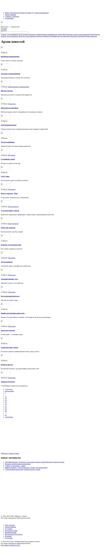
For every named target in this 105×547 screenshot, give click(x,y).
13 (6, 398)
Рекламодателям (10, 532)
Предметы (73, 36)
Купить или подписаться (9, 36)
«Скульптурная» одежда (10, 210)
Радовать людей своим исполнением (18, 464)
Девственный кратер (8, 125)
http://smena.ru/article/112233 (10, 545)
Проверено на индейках (9, 108)
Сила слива (5, 176)
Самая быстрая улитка (9, 347)
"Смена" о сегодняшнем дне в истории (14, 34)
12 (6, 397)
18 (6, 408)
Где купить (9, 538)
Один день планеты (8, 228)
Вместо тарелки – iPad (9, 193)
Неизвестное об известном (60, 36)
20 (6, 411)
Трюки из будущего (8, 382)
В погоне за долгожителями (11, 245)
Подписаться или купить (13, 534)
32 (6, 415)
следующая (9, 417)
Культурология (94, 34)
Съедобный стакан (8, 159)
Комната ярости (7, 365)
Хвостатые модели (8, 330)
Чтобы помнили (91, 36)
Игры (65, 34)
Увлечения (81, 36)
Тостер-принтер (7, 262)
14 (6, 400)
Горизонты (32, 34)
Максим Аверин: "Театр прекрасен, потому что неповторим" (26, 467)
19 (6, 410)
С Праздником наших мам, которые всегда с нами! (22, 469)
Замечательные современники (47, 34)
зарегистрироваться (42, 13)
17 (6, 406)
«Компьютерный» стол (9, 279)
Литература (47, 36)
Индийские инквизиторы (10, 56)
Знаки (60, 34)
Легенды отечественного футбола (30, 36)
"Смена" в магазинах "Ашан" (15, 466)
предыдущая (9, 391)
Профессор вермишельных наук (13, 313)
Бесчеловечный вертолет (10, 296)
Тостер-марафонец (8, 142)
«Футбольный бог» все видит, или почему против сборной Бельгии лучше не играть (34, 462)
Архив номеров (10, 15)
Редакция (8, 536)
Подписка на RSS (11, 530)
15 (6, 402)
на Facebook (9, 18)
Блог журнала (10, 525)
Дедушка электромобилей (10, 74)
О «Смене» (9, 529)
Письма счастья (7, 91)
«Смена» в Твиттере (12, 16)
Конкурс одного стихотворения (78, 34)
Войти (7, 13)
